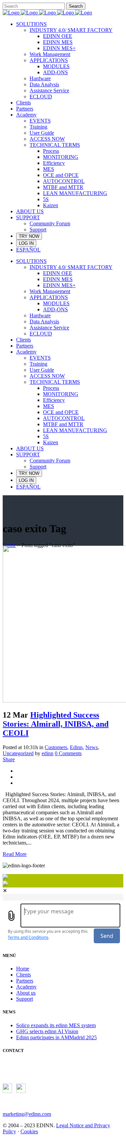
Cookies (29, 1131)
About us (26, 993)
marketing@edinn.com (27, 1114)
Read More (15, 854)
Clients (23, 974)
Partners (24, 981)
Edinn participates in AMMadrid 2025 (56, 1037)
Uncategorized (18, 753)
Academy (26, 987)
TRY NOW (29, 236)
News (91, 747)
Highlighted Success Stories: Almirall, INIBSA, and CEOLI (56, 724)
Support (24, 999)
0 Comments (68, 753)
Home (9, 545)
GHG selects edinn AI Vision (47, 1031)
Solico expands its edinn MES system (56, 1025)
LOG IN (26, 243)
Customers (56, 747)
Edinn (76, 747)
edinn (47, 753)
